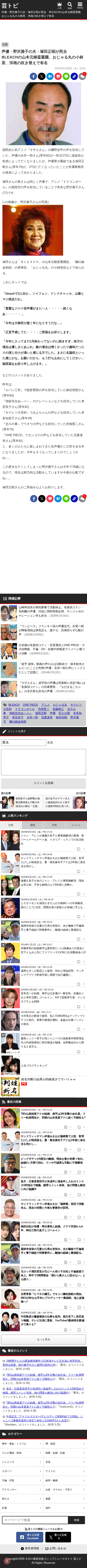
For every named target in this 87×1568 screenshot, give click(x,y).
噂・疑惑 (50, 1443)
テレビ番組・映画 (11, 1452)
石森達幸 (47, 717)
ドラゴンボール (25, 709)
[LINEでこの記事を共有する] (66, 76)
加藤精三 (58, 709)
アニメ (45, 704)
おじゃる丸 (60, 704)
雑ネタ (5, 1498)
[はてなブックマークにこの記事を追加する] (50, 76)
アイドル (50, 1471)
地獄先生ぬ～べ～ (20, 713)
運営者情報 (32, 1548)
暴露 (48, 1498)
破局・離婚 (52, 1480)
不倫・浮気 (8, 1480)
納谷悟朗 (61, 717)
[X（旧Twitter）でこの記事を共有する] (42, 76)
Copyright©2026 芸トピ (43, 1560)
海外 (48, 1507)
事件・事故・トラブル (14, 1443)
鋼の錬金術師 (17, 721)
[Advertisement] (43, 30)
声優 (52, 713)
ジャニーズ (8, 1462)
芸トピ (10, 6)
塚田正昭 (41, 713)
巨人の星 (64, 713)
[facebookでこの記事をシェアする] (33, 76)
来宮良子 (17, 717)
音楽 (48, 1462)
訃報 (5, 44)
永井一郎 (32, 717)
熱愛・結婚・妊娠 (55, 1452)
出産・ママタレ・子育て (59, 1489)
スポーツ (7, 1471)
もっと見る (43, 1339)
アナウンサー (9, 1489)
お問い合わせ (57, 1548)
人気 (59, 8)
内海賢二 (43, 709)
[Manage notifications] (7, 1561)
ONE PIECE (30, 704)
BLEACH (14, 704)
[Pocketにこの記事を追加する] (58, 76)
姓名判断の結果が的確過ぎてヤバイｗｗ (48, 1081)
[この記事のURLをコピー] (74, 76)
